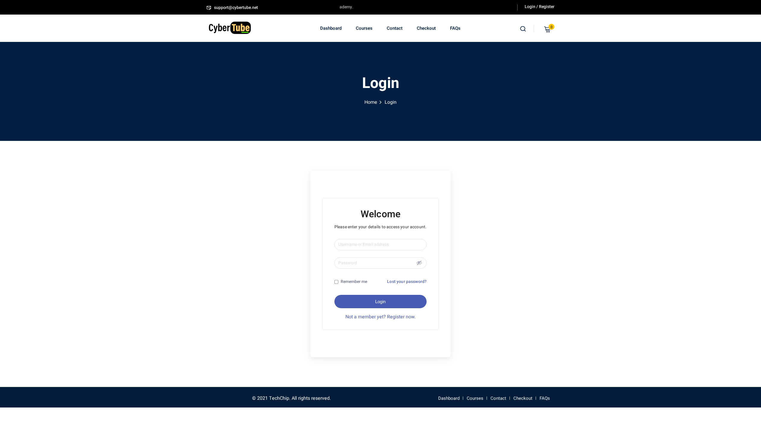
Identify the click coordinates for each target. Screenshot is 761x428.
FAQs (455, 28)
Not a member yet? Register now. (380, 316)
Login (380, 301)
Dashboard (331, 28)
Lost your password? (407, 281)
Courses (364, 28)
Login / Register (539, 7)
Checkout (426, 28)
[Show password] (419, 263)
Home (370, 102)
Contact (394, 28)
